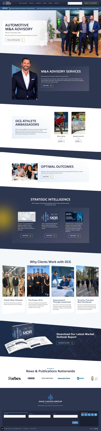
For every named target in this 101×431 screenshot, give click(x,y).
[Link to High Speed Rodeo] (56, 378)
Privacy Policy (25, 428)
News (44, 3)
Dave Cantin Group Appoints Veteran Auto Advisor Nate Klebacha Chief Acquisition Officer (30, 8)
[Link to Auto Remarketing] (89, 378)
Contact (57, 3)
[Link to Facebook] (85, 414)
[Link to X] (92, 414)
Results (32, 3)
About (50, 3)
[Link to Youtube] (95, 414)
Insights (38, 3)
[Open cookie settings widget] (2, 428)
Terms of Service (33, 428)
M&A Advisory (23, 3)
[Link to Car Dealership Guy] (23, 378)
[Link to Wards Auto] (73, 378)
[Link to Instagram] (89, 414)
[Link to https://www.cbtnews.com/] (7, 378)
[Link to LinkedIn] (82, 414)
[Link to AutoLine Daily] (40, 378)
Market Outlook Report (90, 3)
